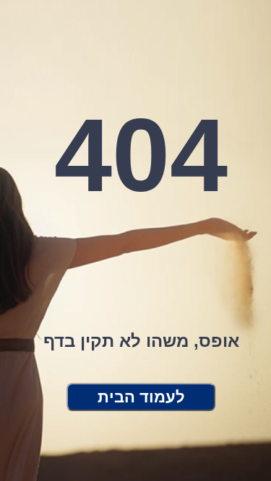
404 (141, 155)
